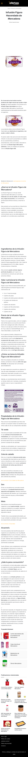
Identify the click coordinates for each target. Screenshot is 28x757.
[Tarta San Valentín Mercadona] (21, 682)
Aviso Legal (4, 736)
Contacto (3, 745)
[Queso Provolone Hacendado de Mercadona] (7, 723)
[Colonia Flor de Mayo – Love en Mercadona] (7, 682)
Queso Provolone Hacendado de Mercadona (5, 730)
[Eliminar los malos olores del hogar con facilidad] (7, 694)
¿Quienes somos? (5, 741)
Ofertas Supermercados (14, 22)
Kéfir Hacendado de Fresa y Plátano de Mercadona (6, 715)
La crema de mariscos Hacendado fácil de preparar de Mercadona (21, 701)
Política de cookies (5, 738)
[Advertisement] (14, 39)
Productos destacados (16, 8)
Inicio (8, 8)
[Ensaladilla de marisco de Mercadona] (21, 723)
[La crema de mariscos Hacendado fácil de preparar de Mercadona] (21, 694)
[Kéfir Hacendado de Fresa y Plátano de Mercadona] (7, 708)
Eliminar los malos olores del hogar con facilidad (6, 701)
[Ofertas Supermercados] (14, 3)
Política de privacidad (6, 743)
